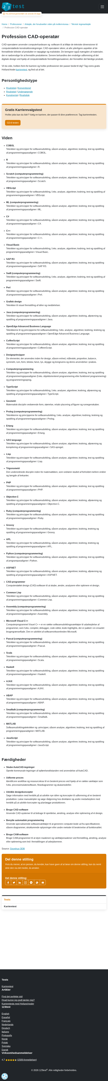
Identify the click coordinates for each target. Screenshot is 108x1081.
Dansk (5, 1050)
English (5, 1014)
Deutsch (6, 1028)
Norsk (5, 1039)
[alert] (4, 1076)
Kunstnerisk (12, 95)
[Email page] (43, 882)
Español (6, 1017)
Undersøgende (25, 92)
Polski (5, 1042)
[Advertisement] (54, 934)
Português (7, 1035)
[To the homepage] (13, 6)
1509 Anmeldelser (27, 1060)
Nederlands (7, 1024)
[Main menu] (102, 7)
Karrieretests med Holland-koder (18, 1004)
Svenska (6, 1046)
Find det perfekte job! (12, 996)
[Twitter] (14, 882)
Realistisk (11, 88)
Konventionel (24, 88)
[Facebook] (8, 882)
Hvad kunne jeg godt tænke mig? (18, 1000)
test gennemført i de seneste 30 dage (22, 14)
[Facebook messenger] (31, 882)
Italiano (5, 1032)
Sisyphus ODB (17, 849)
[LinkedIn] (20, 882)
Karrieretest (10, 906)
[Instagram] (25, 882)
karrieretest (21, 69)
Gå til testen (13, 123)
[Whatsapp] (37, 882)
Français (6, 1021)
